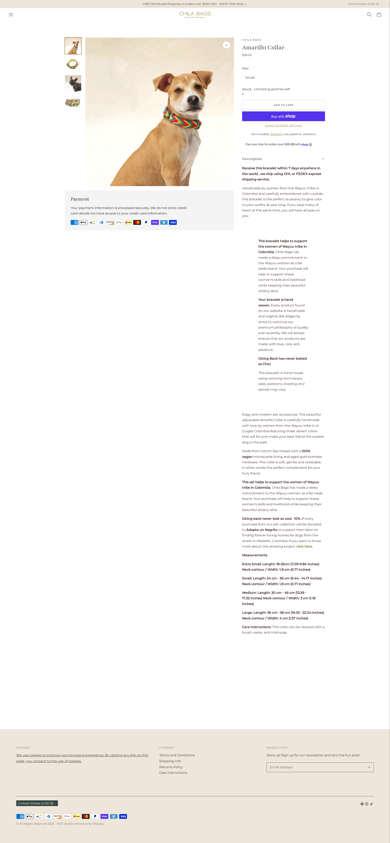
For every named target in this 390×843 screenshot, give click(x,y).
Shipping (276, 134)
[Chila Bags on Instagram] (366, 804)
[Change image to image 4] (73, 102)
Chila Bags (251, 39)
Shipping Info (170, 761)
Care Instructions (173, 773)
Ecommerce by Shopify (87, 824)
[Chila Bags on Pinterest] (362, 804)
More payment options (283, 125)
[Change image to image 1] (73, 46)
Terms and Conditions (177, 755)
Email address (280, 763)
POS (60, 824)
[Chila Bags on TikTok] (371, 804)
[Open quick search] (369, 14)
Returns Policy (171, 767)
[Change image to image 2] (73, 64)
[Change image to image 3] (73, 83)
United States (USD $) (363, 4)
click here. (304, 546)
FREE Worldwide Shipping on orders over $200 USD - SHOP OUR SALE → (195, 4)
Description (252, 158)
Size (245, 68)
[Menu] (11, 14)
